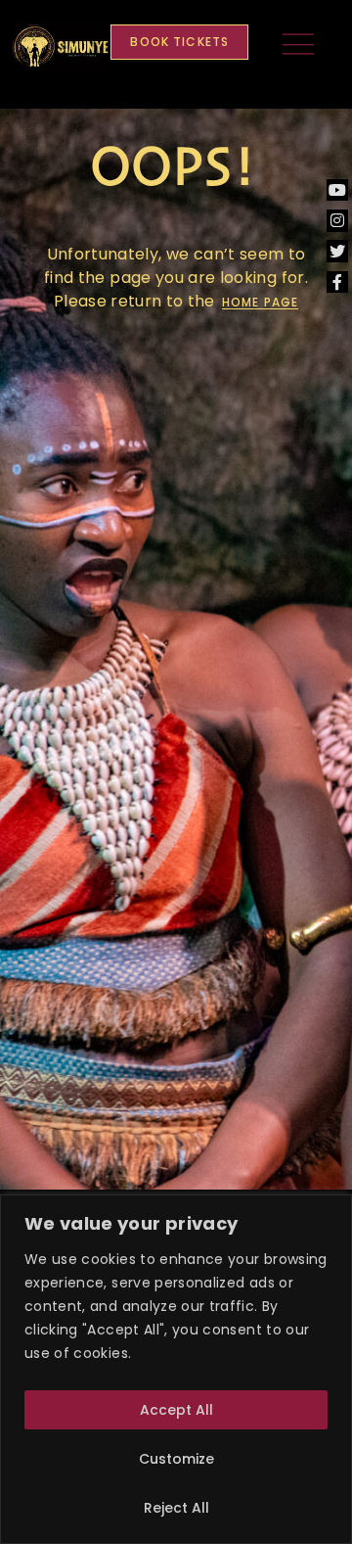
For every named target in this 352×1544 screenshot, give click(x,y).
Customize (176, 1459)
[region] (176, 1369)
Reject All (176, 1508)
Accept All (176, 1410)
